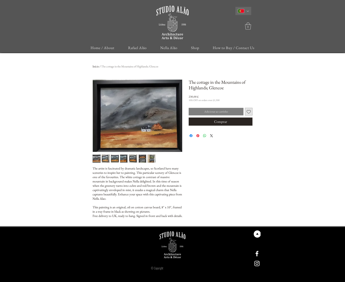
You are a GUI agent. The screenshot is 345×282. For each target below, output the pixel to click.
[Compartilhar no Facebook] (191, 136)
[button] (248, 25)
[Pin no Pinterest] (198, 136)
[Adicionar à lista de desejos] (248, 111)
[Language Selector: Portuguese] (243, 11)
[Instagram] (257, 263)
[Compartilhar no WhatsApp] (205, 136)
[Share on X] (211, 136)
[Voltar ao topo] (257, 234)
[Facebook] (257, 253)
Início (96, 66)
